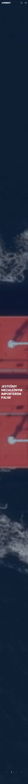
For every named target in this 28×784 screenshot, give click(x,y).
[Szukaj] (21, 3)
